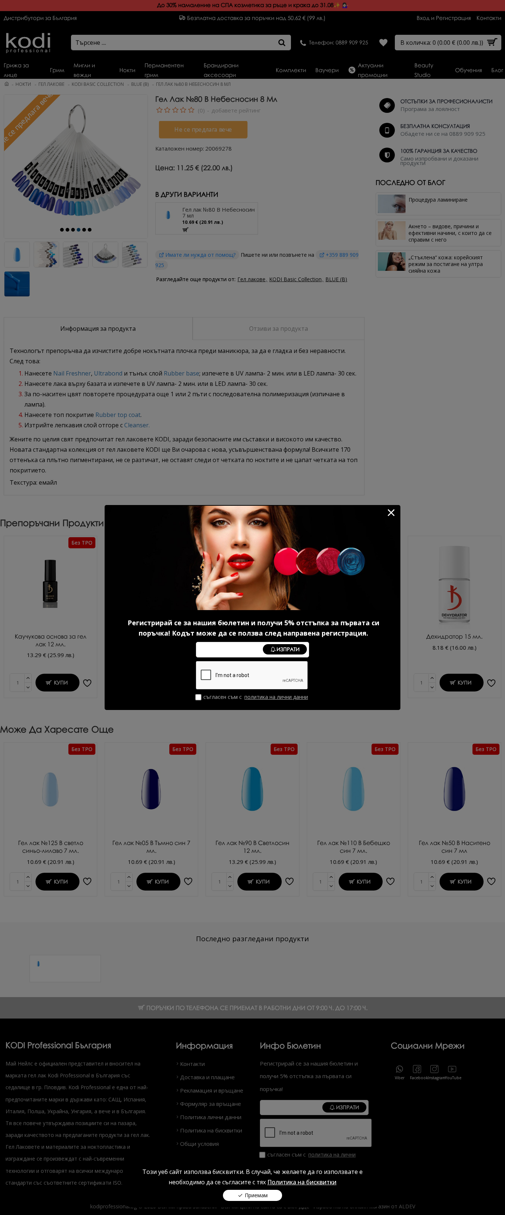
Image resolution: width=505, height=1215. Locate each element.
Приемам (256, 1195)
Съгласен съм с (255, 696)
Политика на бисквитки (301, 1182)
